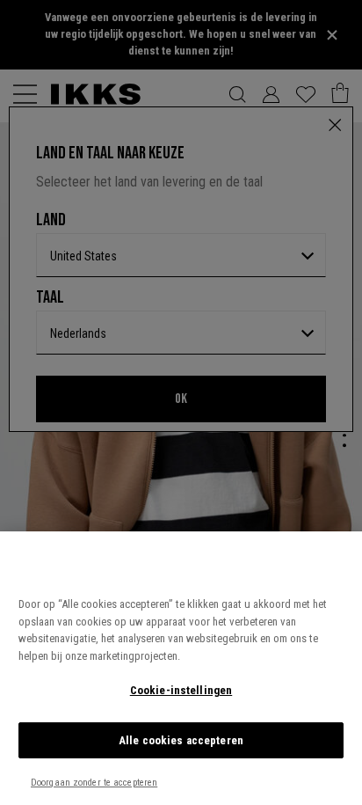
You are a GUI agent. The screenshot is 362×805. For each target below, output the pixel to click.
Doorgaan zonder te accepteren (94, 782)
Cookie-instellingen (181, 690)
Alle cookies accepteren (181, 740)
